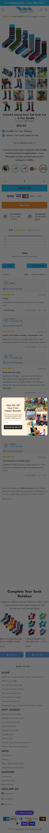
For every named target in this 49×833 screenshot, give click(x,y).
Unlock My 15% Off (13, 427)
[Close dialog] (45, 399)
